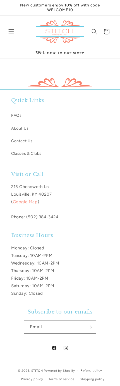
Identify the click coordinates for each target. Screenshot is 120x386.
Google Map (25, 201)
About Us (20, 128)
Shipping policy (92, 379)
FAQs (16, 115)
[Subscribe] (89, 327)
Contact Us (22, 141)
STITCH (37, 371)
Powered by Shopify (59, 371)
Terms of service (61, 379)
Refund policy (91, 370)
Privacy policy (32, 379)
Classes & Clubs (26, 153)
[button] (11, 31)
